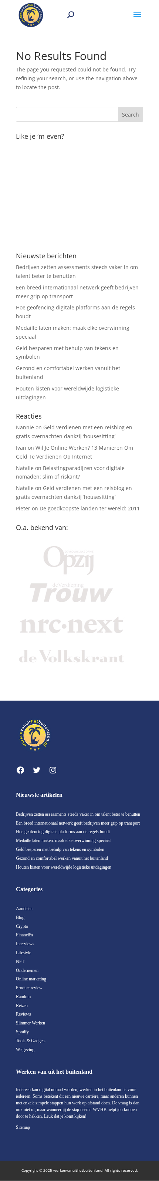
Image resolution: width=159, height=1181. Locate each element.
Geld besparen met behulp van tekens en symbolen (60, 849)
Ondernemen (27, 970)
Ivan (21, 447)
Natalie (25, 468)
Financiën (24, 934)
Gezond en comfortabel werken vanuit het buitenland (62, 858)
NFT (20, 961)
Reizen (22, 1005)
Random (23, 996)
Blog (20, 917)
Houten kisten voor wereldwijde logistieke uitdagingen (63, 867)
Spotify (22, 1031)
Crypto (22, 926)
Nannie (25, 427)
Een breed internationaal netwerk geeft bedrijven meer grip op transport (78, 823)
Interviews (25, 943)
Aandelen (24, 908)
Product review (29, 987)
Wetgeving (25, 1049)
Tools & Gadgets (30, 1040)
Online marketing (31, 979)
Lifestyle (23, 952)
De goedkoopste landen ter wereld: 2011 (90, 508)
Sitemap (23, 1127)
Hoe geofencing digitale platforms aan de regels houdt (63, 831)
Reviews (23, 1014)
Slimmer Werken (30, 1023)
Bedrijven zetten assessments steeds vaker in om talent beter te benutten (78, 814)
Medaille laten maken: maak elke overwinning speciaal (63, 840)
